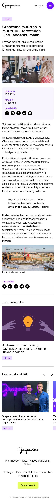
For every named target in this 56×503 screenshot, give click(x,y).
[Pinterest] (30, 113)
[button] (52, 374)
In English (39, 6)
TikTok (34, 475)
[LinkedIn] (18, 113)
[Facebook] (7, 113)
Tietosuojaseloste (16, 497)
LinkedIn (35, 472)
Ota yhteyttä (28, 485)
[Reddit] (24, 113)
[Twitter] (13, 113)
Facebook (21, 472)
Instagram (9, 472)
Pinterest (24, 475)
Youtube (46, 472)
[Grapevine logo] (11, 6)
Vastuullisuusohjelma (38, 497)
